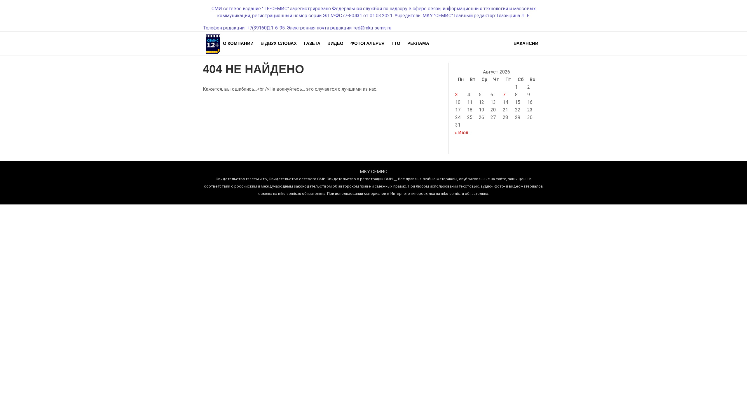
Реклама (418, 43)
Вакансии (526, 43)
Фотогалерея (367, 43)
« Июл (461, 132)
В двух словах (279, 43)
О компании (238, 43)
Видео (335, 43)
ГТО (396, 43)
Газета (312, 43)
